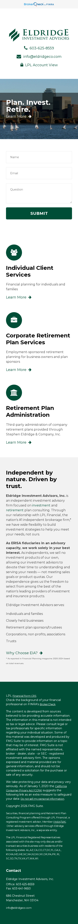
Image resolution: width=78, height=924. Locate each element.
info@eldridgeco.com (42, 56)
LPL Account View (41, 65)
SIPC (63, 822)
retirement (15, 510)
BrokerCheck (47, 704)
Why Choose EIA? (22, 653)
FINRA (56, 822)
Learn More (16, 116)
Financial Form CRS (24, 695)
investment (41, 505)
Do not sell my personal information (42, 798)
